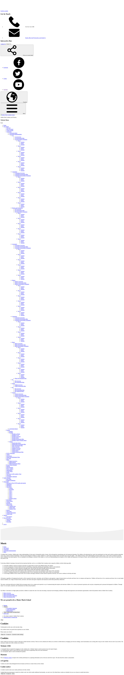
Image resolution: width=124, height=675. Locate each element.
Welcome (8, 127)
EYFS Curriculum (10, 453)
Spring (22, 143)
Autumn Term (12, 506)
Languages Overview (20, 317)
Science (14, 392)
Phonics (11, 431)
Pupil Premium (9, 467)
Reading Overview (16, 436)
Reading (11, 432)
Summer (22, 144)
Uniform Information (11, 512)
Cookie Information (10, 609)
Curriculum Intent (13, 133)
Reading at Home (16, 434)
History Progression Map (20, 282)
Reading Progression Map (18, 439)
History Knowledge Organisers (22, 284)
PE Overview (18, 381)
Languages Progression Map (21, 319)
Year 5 (19, 161)
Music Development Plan (20, 378)
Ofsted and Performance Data (13, 457)
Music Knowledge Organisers (21, 346)
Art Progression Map (19, 138)
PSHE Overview (19, 384)
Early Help (8, 479)
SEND (7, 472)
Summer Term (12, 508)
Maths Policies (12, 462)
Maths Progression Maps (14, 463)
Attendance (8, 485)
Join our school (9, 129)
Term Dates (9, 511)
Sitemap (5, 605)
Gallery (8, 454)
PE (12, 379)
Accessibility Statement (11, 476)
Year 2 (19, 146)
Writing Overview (16, 449)
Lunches (8, 502)
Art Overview (18, 137)
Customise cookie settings (17, 634)
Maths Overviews (13, 461)
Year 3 (19, 151)
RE (13, 387)
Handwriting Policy (16, 443)
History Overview (19, 281)
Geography (14, 244)
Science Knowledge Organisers (22, 396)
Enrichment (9, 499)
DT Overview (18, 209)
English (8, 430)
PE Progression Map (19, 382)
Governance (9, 456)
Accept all (8, 634)
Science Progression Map (20, 395)
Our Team (8, 458)
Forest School (9, 501)
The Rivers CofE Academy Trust (13, 474)
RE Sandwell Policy (19, 391)
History (13, 280)
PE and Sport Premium (11, 465)
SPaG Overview (16, 446)
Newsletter (8, 521)
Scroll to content (4, 11)
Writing (11, 441)
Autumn (22, 142)
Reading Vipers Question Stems (19, 440)
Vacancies (8, 475)
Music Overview (19, 343)
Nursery (11, 488)
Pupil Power (9, 503)
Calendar (8, 520)
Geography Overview (20, 245)
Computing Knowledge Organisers (23, 175)
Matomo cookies (8, 657)
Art (13, 135)
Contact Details (9, 130)
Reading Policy (15, 437)
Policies (8, 466)
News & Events (7, 518)
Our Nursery (9, 516)
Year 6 (19, 166)
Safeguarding (9, 470)
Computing (14, 171)
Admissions (9, 484)
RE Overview (18, 388)
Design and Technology (17, 208)
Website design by (10, 617)
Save (13, 673)
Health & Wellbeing (10, 480)
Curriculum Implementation (15, 134)
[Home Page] (8, 115)
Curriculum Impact (13, 428)
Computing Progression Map (21, 174)
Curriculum (8, 131)
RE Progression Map (19, 390)
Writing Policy (15, 450)
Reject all (3, 634)
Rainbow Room (12, 498)
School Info (6, 481)
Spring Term (12, 507)
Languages (14, 316)
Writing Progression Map (17, 452)
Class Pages (9, 487)
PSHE (13, 383)
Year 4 (19, 156)
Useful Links (9, 514)
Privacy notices (9, 468)
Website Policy (9, 610)
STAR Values (9, 471)
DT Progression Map (19, 210)
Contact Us (3, 44)
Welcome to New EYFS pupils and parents (16, 483)
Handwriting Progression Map (19, 444)
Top (2, 619)
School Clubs (9, 505)
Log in (4, 524)
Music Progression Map (20, 344)
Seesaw (8, 510)
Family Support (6, 477)
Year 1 (19, 140)
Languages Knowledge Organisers (23, 320)
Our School (6, 126)
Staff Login (6, 613)
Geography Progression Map (21, 246)
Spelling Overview (16, 448)
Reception (11, 489)
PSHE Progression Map (20, 386)
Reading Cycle (15, 435)
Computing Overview (20, 173)
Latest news (9, 519)
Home (4, 125)
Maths (7, 459)
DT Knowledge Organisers (21, 211)
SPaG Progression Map (17, 445)
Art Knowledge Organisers (21, 139)
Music (13, 342)
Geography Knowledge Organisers (23, 248)
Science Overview (19, 394)
